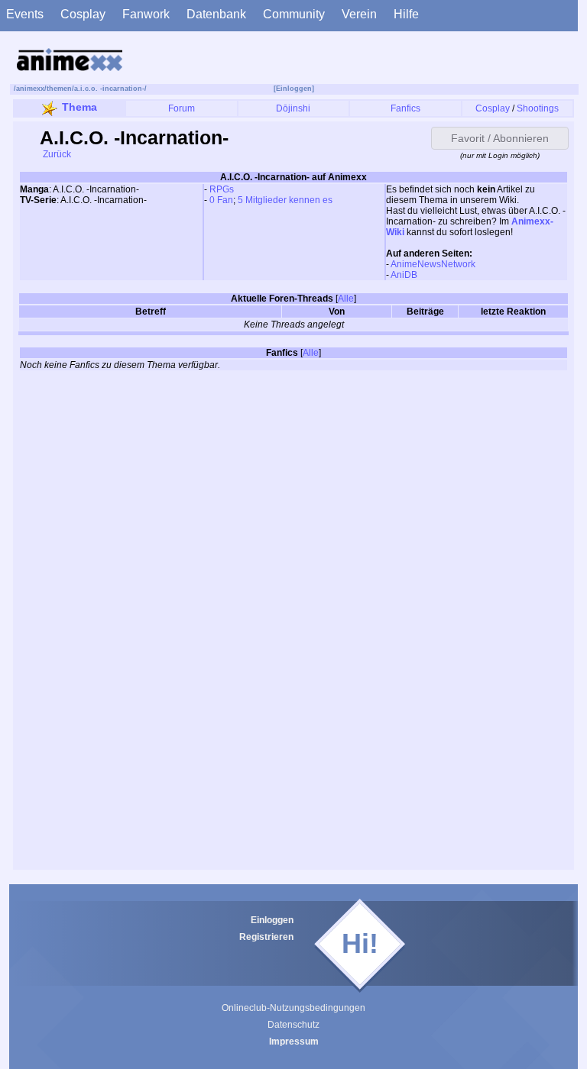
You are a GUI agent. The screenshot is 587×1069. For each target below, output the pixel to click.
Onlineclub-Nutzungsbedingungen (293, 1008)
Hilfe (406, 14)
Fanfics (405, 108)
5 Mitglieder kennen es (285, 200)
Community (294, 14)
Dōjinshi (293, 108)
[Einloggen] (294, 88)
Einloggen (272, 920)
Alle (346, 298)
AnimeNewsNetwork (433, 264)
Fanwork (146, 14)
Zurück (56, 154)
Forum (181, 108)
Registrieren (266, 937)
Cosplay (82, 14)
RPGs (221, 189)
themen (59, 88)
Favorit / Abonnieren (500, 138)
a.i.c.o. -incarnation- (109, 88)
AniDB (404, 275)
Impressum (294, 1041)
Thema (79, 107)
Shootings (538, 108)
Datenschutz (293, 1024)
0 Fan (221, 200)
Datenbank (216, 14)
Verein (359, 14)
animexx (30, 88)
